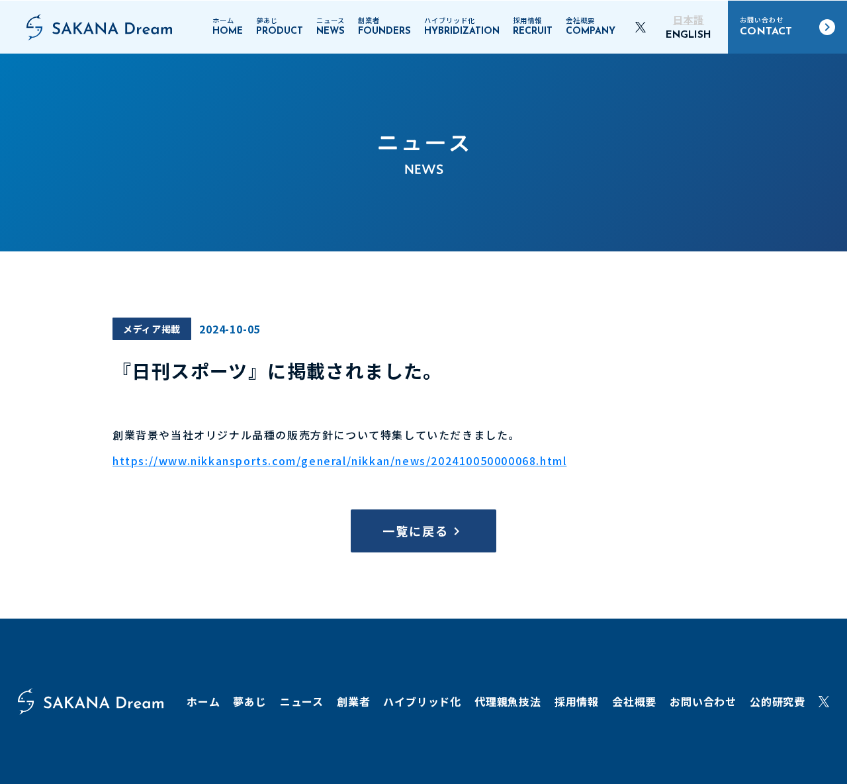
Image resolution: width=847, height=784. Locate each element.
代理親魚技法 (507, 701)
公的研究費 (777, 701)
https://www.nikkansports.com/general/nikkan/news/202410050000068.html (339, 460)
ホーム (203, 701)
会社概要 (634, 701)
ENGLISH (688, 35)
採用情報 (577, 701)
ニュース (302, 701)
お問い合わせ (703, 701)
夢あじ (249, 701)
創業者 (353, 701)
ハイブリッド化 (422, 701)
